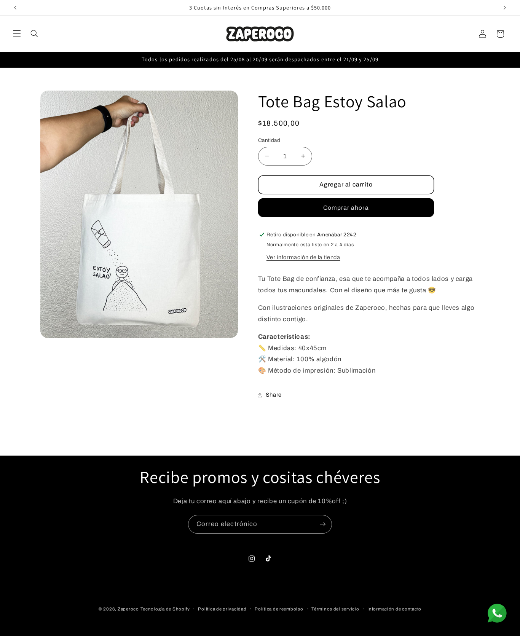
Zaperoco (128, 609)
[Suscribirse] (323, 524)
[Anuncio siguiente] (504, 7)
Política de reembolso (279, 609)
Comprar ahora (346, 207)
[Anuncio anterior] (15, 7)
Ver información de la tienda (303, 257)
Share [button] (274, 395)
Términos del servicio (335, 609)
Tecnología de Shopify (165, 609)
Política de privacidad (222, 609)
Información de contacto (394, 609)
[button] (17, 34)
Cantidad (269, 140)
